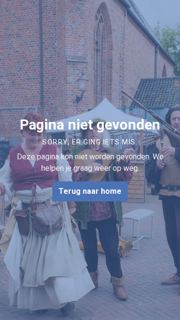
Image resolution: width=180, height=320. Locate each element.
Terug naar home (90, 191)
